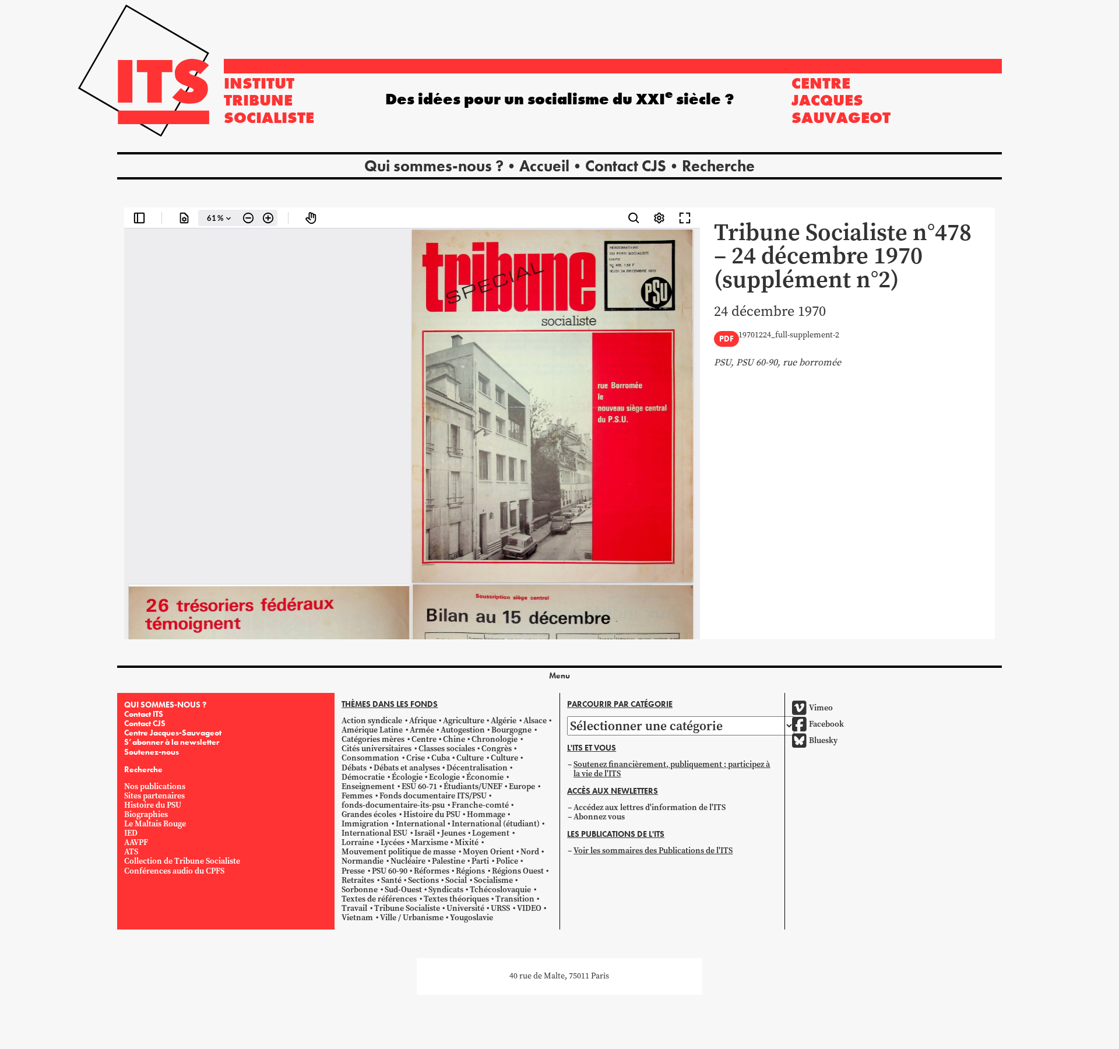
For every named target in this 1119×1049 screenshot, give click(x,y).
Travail (354, 908)
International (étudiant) (496, 823)
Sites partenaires (154, 795)
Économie (485, 777)
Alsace (535, 720)
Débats (354, 767)
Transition (514, 898)
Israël (424, 833)
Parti (480, 861)
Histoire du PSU (152, 805)
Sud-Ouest (403, 889)
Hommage (486, 814)
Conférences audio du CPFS (174, 870)
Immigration (365, 823)
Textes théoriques (456, 898)
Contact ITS (143, 714)
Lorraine (358, 842)
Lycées (392, 842)
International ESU (374, 833)
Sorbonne (360, 889)
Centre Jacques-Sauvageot (172, 732)
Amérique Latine (372, 729)
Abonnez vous (599, 816)
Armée (422, 729)
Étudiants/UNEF (473, 786)
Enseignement (368, 786)
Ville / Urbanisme (412, 917)
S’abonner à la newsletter (171, 742)
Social (456, 880)
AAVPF (136, 842)
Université (465, 908)
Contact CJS (625, 166)
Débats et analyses (407, 767)
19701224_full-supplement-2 (788, 335)
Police (507, 861)
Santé (391, 880)
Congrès (496, 748)
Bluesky (823, 740)
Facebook (826, 724)
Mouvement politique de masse (399, 851)
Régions (470, 870)
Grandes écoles (369, 814)
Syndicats (445, 889)
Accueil (544, 166)
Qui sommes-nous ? (434, 166)
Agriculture (463, 720)
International (420, 823)
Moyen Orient (488, 851)
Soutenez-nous (151, 752)
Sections (423, 880)
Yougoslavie (471, 917)
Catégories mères (373, 739)
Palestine (448, 861)
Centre (424, 739)
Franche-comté (480, 805)
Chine (454, 739)
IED (131, 833)
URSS (500, 908)
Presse (353, 870)
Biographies (146, 814)
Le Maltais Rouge (155, 823)
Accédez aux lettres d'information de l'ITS (649, 807)
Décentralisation (477, 767)
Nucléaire (407, 861)
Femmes (357, 795)
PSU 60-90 (389, 870)
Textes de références (379, 898)
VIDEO (529, 908)
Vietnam (357, 917)
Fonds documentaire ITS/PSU (433, 795)
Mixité (466, 842)
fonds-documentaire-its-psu (393, 805)
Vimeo (821, 707)
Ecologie (444, 777)
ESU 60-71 (419, 786)
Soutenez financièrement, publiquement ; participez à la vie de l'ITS (671, 769)
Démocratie (363, 777)
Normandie (362, 861)
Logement (490, 833)
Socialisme (493, 880)
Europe (522, 786)
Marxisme (429, 842)
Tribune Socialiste (407, 908)
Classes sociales (446, 748)
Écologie (407, 777)
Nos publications (154, 786)
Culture (470, 757)
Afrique (423, 720)
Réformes (431, 870)
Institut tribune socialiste (269, 100)
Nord (529, 851)
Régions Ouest (518, 870)
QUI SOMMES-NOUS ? (165, 704)
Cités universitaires (376, 748)
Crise (415, 757)
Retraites (358, 880)
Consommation (370, 757)
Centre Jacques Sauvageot (841, 100)
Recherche (718, 166)
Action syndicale (372, 720)
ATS (131, 851)
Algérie (503, 720)
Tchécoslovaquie (500, 889)
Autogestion (463, 729)
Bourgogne (511, 729)
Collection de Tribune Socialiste (182, 861)
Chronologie (494, 739)
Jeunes (453, 833)
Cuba (440, 757)
